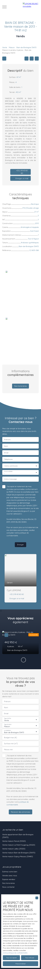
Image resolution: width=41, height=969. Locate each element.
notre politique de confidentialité (15, 953)
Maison (12, 47)
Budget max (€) (10, 737)
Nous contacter (8, 887)
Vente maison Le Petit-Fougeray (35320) (18, 845)
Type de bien (7, 724)
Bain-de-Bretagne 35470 (26, 47)
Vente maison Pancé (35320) (14, 841)
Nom (6, 446)
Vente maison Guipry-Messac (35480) (17, 856)
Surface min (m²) (11, 743)
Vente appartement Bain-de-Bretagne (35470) (17, 835)
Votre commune (11, 466)
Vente (4, 47)
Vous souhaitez (8, 471)
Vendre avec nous (9, 875)
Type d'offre (7, 718)
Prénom (7, 439)
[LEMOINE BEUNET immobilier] (30, 7)
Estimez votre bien (9, 871)
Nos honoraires (8, 883)
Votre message (10, 479)
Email (6, 453)
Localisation (7, 730)
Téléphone (8, 459)
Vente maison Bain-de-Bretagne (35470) (18, 852)
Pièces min (8, 749)
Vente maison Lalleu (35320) (13, 849)
